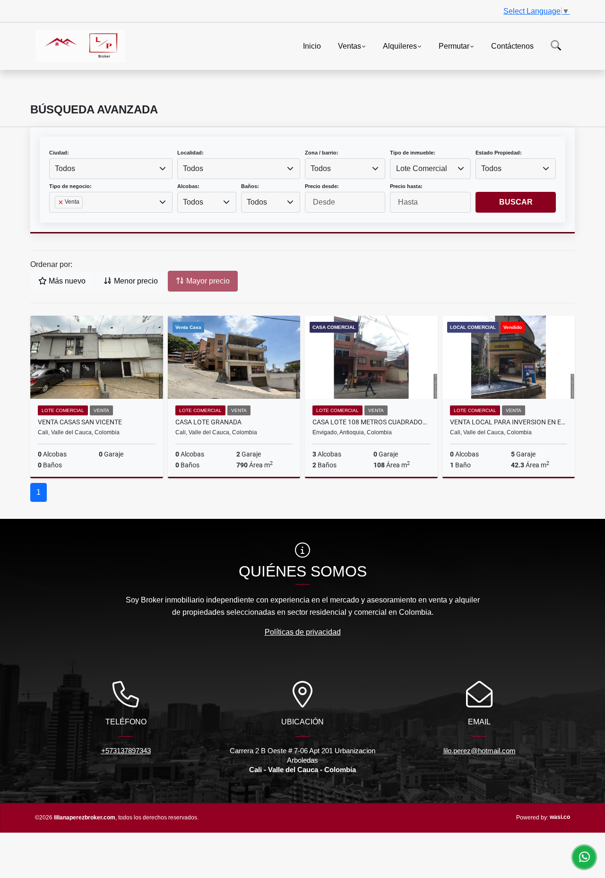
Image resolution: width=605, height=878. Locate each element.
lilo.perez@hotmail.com (479, 751)
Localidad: (190, 152)
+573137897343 (126, 751)
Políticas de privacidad (303, 632)
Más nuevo (66, 281)
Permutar (454, 46)
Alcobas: (188, 186)
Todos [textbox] (65, 168)
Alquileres (400, 46)
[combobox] (111, 168)
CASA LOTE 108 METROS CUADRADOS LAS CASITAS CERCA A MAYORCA (371, 422)
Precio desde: (322, 186)
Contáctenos (512, 46)
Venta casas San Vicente (80, 422)
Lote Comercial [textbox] (421, 168)
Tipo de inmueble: (412, 152)
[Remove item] (61, 202)
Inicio (312, 46)
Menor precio (135, 281)
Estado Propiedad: (498, 152)
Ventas (349, 46)
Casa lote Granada (208, 422)
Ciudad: (59, 152)
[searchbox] (57, 217)
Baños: (250, 186)
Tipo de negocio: (70, 186)
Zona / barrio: (321, 152)
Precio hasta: (406, 186)
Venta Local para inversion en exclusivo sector (509, 422)
